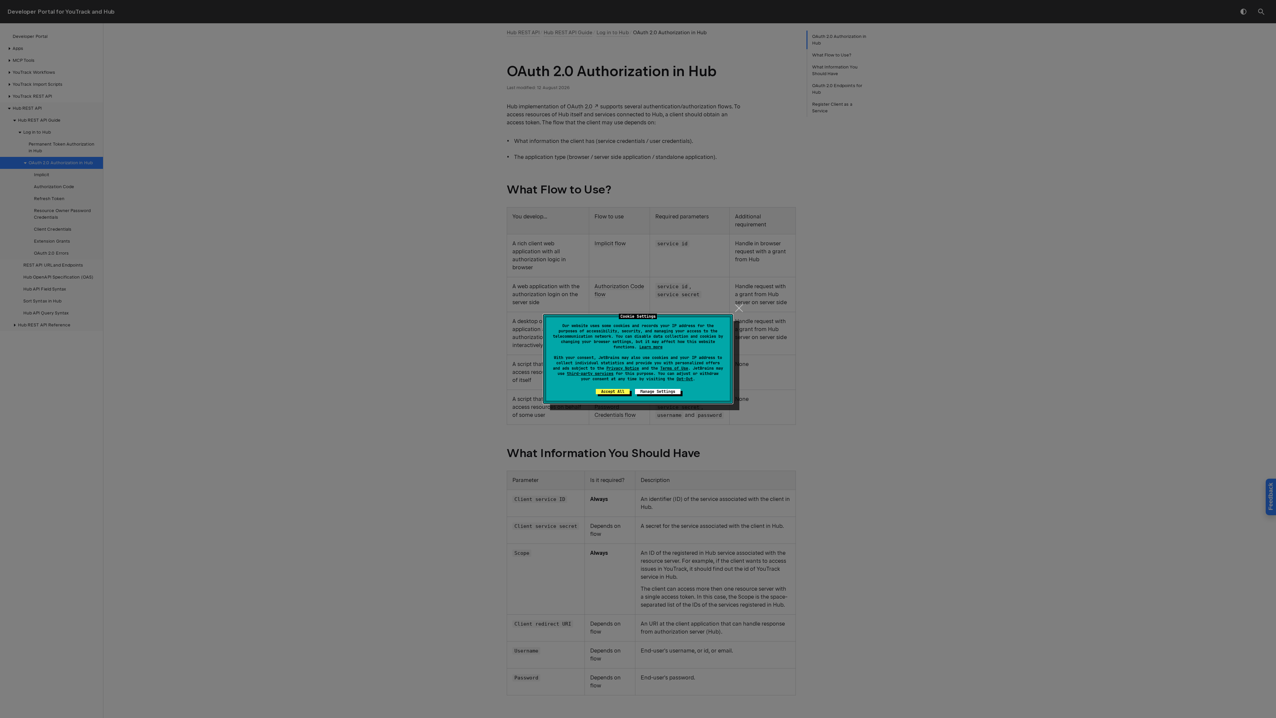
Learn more (651, 347)
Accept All (612, 391)
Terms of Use (674, 368)
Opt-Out (685, 379)
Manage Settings (657, 391)
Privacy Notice (622, 368)
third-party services (590, 373)
